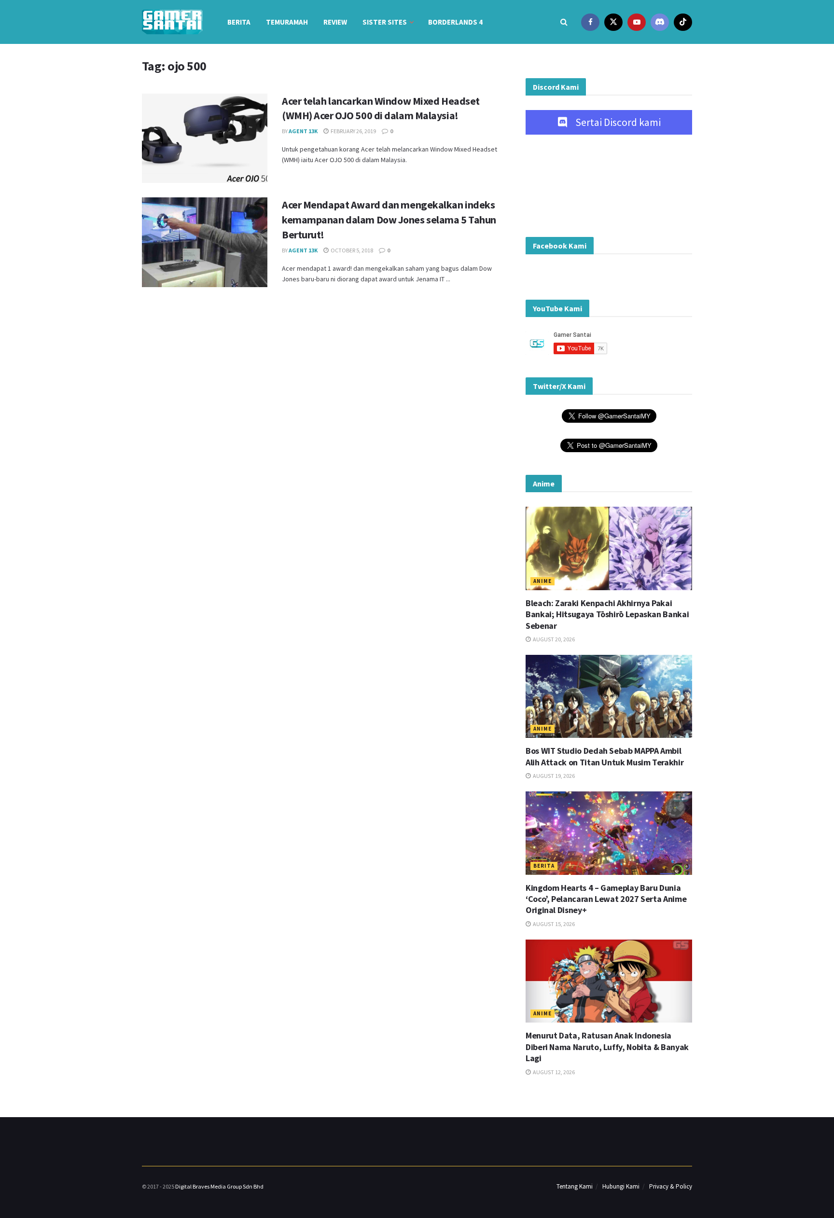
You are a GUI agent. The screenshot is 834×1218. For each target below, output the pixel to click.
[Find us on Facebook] (590, 22)
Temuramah (287, 22)
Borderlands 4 (455, 22)
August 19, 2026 (553, 775)
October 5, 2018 (351, 250)
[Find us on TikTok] (683, 22)
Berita (238, 22)
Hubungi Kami (620, 1186)
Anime (542, 581)
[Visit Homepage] (172, 22)
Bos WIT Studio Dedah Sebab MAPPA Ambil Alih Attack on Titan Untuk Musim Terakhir (604, 756)
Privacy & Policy (670, 1186)
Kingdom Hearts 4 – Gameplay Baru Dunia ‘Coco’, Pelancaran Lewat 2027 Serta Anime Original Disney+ (606, 899)
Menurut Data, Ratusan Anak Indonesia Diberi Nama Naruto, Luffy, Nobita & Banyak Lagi (607, 1047)
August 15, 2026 (553, 923)
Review (335, 22)
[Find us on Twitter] (613, 22)
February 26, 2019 (353, 131)
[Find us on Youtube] (636, 22)
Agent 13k (303, 131)
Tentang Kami (574, 1186)
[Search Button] (564, 22)
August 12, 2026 (553, 1072)
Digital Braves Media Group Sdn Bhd (219, 1186)
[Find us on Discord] (660, 22)
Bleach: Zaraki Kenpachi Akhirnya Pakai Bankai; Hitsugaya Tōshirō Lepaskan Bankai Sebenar (607, 614)
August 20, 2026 (553, 639)
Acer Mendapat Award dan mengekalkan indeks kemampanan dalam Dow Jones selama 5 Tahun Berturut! (389, 219)
